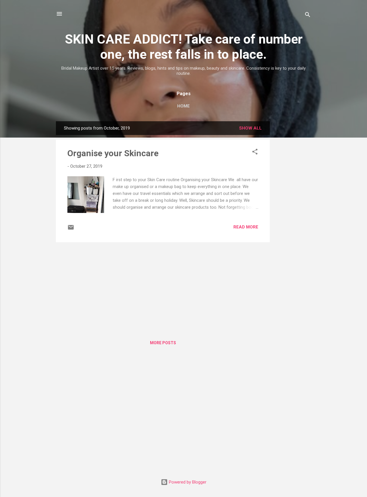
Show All (250, 128)
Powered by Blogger (187, 482)
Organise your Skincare (113, 153)
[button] (254, 152)
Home (183, 106)
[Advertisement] (292, 207)
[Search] (307, 15)
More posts (163, 343)
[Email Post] (70, 229)
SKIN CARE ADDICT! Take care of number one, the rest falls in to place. (183, 47)
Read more (245, 227)
